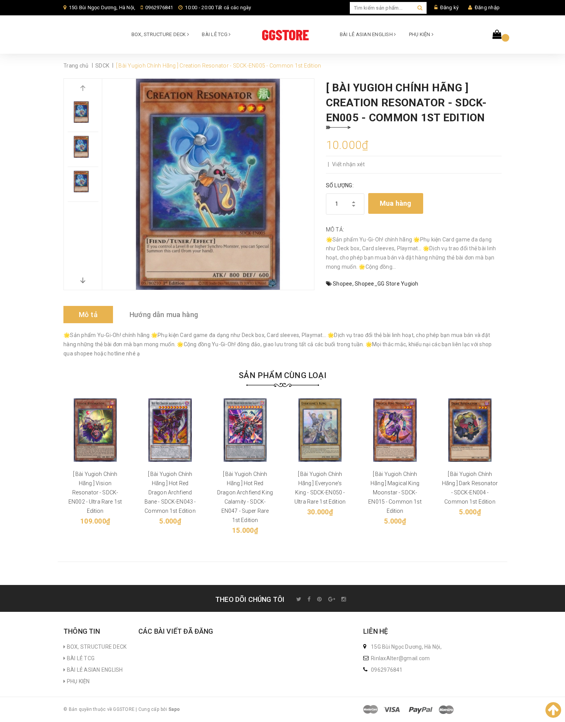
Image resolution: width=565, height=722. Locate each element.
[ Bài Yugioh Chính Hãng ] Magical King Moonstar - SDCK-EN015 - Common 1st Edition (395, 492)
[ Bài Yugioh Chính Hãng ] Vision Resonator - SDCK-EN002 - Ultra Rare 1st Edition (95, 492)
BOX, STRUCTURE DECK (159, 34)
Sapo (174, 709)
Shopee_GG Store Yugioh (387, 284)
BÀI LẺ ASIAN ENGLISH (367, 34)
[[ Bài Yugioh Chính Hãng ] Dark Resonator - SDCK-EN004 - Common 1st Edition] (470, 430)
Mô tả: (335, 229)
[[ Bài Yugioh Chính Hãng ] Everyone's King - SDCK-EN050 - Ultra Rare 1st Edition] (320, 430)
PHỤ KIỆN (420, 34)
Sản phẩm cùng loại (282, 375)
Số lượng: (340, 185)
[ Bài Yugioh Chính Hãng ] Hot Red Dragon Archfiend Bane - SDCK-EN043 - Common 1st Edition (170, 492)
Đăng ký (449, 7)
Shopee (342, 284)
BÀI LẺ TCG (215, 34)
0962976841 (159, 7)
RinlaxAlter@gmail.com (400, 658)
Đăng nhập (487, 7)
